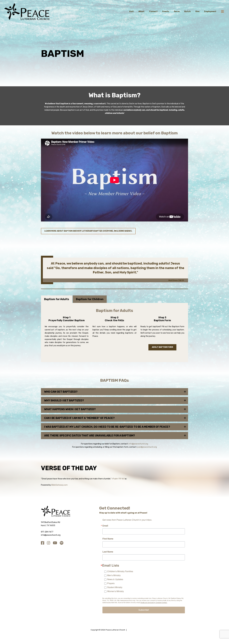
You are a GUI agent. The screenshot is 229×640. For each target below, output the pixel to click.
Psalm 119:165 (119, 479)
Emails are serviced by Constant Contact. (153, 602)
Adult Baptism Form (162, 347)
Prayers (110, 583)
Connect (153, 11)
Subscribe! (143, 610)
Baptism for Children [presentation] (90, 299)
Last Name (107, 552)
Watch (187, 11)
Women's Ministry (115, 591)
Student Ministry (114, 587)
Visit (131, 11)
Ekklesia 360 (133, 630)
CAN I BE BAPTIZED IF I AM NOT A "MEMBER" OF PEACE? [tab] (79, 418)
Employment (210, 11)
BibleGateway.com (59, 485)
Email (105, 526)
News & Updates (115, 579)
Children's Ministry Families (120, 571)
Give (197, 11)
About (141, 11)
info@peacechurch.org (138, 444)
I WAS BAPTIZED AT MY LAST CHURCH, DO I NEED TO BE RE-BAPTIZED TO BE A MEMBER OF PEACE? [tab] (107, 426)
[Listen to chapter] (126, 479)
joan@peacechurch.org (147, 447)
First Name (107, 539)
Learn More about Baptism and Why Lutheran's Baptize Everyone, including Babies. (88, 231)
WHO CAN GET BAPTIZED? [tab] (61, 391)
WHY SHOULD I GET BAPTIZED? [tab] (64, 400)
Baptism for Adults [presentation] (56, 299)
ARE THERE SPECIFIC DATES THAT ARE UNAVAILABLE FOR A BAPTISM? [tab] (89, 435)
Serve (177, 11)
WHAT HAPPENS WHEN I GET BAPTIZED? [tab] (70, 409)
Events (165, 11)
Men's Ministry (114, 575)
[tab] (56, 299)
